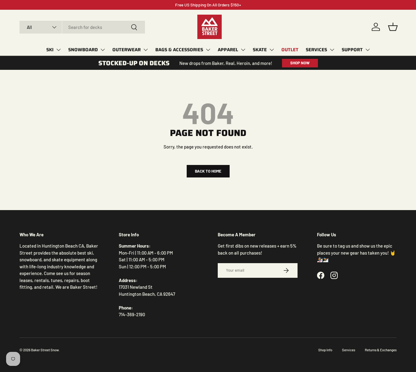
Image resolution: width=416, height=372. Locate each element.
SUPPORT (352, 49)
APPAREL (228, 49)
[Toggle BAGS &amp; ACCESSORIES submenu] (208, 49)
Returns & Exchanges (381, 350)
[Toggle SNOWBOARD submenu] (102, 49)
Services (348, 350)
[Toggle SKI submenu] (58, 49)
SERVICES (316, 49)
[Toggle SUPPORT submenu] (367, 49)
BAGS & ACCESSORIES (179, 49)
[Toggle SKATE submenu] (271, 49)
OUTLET (289, 49)
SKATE (260, 49)
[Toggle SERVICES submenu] (332, 49)
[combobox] (82, 27)
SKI (50, 49)
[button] (393, 27)
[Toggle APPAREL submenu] (243, 49)
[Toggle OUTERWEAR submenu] (145, 49)
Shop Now (300, 62)
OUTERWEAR (126, 49)
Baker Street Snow (45, 350)
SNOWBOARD (83, 49)
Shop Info (325, 350)
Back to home (208, 171)
